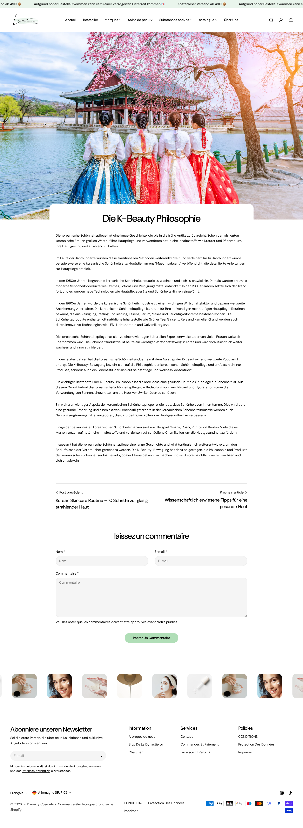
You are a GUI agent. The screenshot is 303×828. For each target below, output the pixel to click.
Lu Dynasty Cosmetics (39, 804)
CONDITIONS (248, 736)
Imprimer (245, 752)
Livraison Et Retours (195, 752)
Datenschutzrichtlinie (36, 771)
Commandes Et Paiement (200, 744)
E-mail (161, 551)
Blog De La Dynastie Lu (146, 744)
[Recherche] (271, 20)
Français (16, 793)
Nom (60, 551)
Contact (187, 736)
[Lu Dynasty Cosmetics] (33, 686)
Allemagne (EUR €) (52, 792)
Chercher (136, 752)
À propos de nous (142, 736)
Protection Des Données (256, 744)
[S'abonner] (101, 755)
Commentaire (67, 573)
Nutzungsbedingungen (85, 766)
